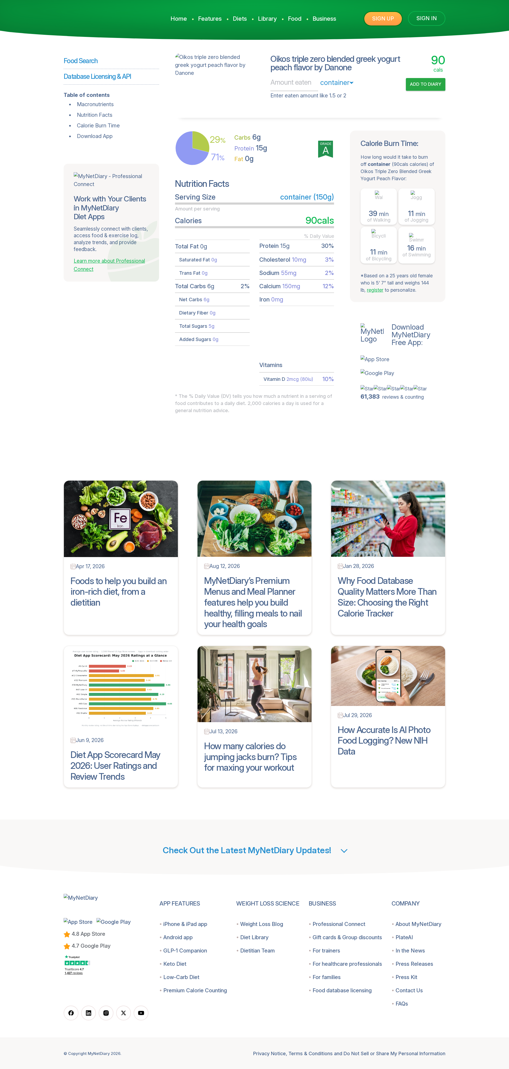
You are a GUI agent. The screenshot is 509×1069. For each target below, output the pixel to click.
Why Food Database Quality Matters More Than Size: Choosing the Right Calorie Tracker (387, 596)
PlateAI (404, 937)
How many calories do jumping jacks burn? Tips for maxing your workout (250, 756)
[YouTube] (141, 1013)
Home (178, 18)
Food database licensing (342, 990)
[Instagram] (106, 1013)
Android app (178, 937)
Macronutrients (95, 104)
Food (294, 18)
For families (327, 977)
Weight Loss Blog (261, 924)
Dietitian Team (257, 950)
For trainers (326, 950)
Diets (240, 18)
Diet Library (254, 937)
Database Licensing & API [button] (97, 76)
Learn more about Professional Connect (109, 265)
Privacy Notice (269, 1053)
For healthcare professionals (347, 964)
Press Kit (406, 977)
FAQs (402, 1004)
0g (244, 158)
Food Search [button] (81, 61)
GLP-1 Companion (185, 950)
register (375, 290)
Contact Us (409, 990)
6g (247, 137)
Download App (95, 136)
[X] (123, 1013)
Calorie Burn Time (98, 125)
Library (267, 18)
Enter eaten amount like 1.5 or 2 (308, 95)
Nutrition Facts (94, 115)
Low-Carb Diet (181, 977)
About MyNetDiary (418, 924)
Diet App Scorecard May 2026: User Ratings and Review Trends (115, 765)
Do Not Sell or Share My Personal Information (394, 1053)
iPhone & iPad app (185, 924)
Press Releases (414, 964)
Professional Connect (339, 924)
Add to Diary (425, 84)
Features (210, 18)
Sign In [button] (426, 18)
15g (250, 148)
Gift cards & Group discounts (347, 937)
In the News (410, 950)
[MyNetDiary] (103, 16)
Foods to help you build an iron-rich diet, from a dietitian (119, 591)
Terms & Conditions (310, 1053)
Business (324, 18)
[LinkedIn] (88, 1013)
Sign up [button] (383, 18)
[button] (403, 359)
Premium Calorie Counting (195, 990)
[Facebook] (71, 1013)
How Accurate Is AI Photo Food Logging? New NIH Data (384, 740)
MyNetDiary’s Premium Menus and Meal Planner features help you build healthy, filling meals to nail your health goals (253, 602)
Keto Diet (174, 964)
